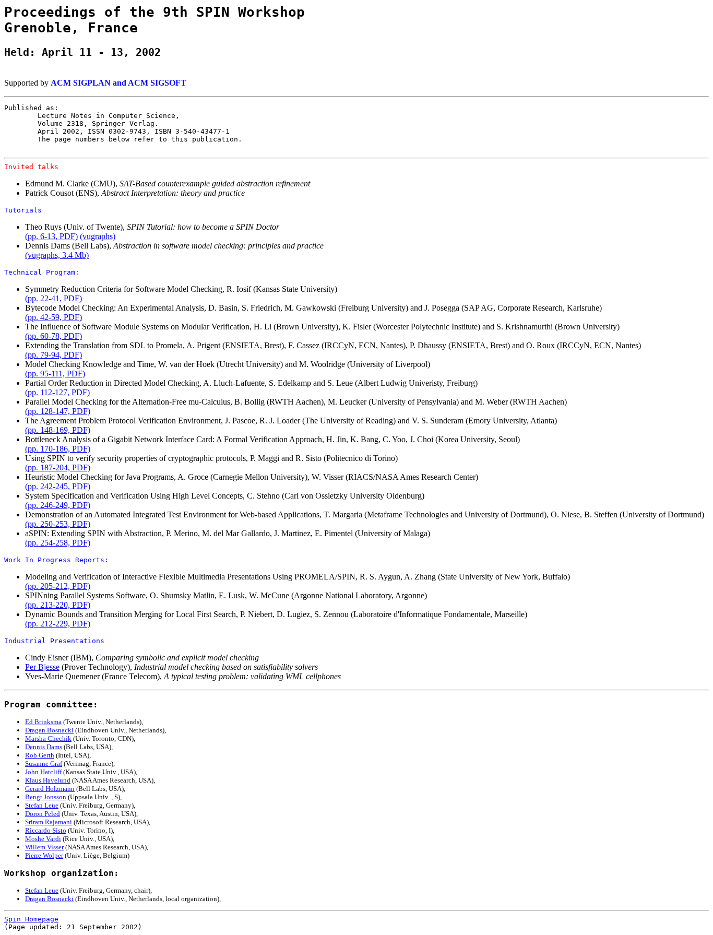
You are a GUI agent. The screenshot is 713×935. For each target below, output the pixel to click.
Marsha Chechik (48, 738)
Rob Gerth (39, 755)
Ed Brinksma (43, 722)
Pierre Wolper (44, 855)
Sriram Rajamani (48, 822)
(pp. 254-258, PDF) (57, 542)
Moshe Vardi (43, 839)
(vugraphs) (97, 236)
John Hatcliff (43, 772)
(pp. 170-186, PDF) (57, 448)
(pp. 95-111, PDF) (55, 373)
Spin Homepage (31, 919)
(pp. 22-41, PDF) (53, 298)
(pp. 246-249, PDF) (57, 505)
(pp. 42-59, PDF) (53, 317)
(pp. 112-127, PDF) (57, 392)
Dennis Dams (43, 747)
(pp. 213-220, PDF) (57, 604)
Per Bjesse (42, 666)
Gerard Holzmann (50, 788)
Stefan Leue (41, 805)
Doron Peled (42, 814)
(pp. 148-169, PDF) (57, 429)
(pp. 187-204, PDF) (57, 467)
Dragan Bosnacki (49, 730)
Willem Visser (44, 847)
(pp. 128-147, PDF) (57, 411)
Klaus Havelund (47, 780)
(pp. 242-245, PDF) (57, 486)
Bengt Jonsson (45, 797)
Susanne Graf (43, 763)
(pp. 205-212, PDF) (57, 586)
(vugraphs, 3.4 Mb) (57, 255)
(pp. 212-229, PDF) (57, 623)
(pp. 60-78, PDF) (53, 336)
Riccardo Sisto (45, 830)
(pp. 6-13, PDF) (51, 236)
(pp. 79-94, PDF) (53, 354)
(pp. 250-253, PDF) (57, 523)
